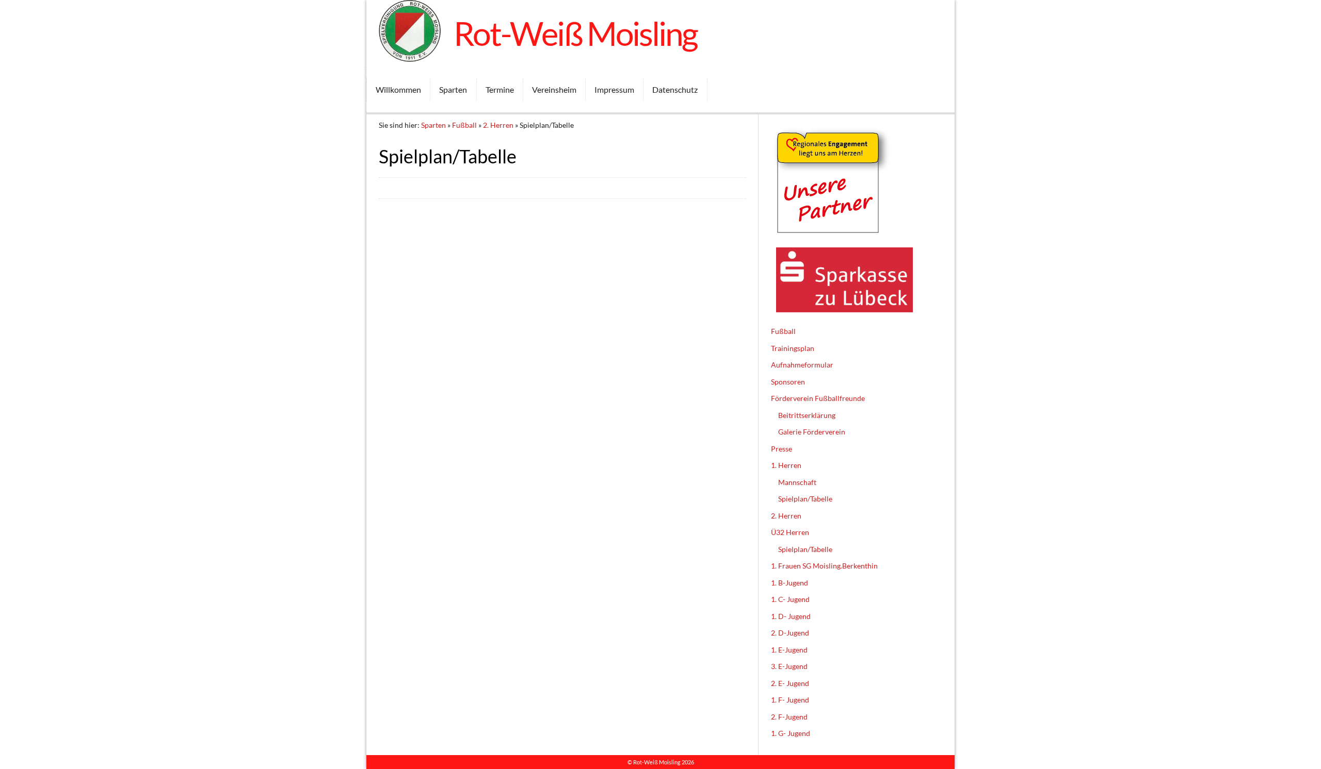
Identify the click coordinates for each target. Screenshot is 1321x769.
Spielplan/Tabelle (805, 498)
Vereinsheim (554, 89)
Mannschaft (797, 482)
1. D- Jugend (791, 616)
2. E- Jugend (790, 683)
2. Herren (498, 125)
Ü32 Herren (790, 532)
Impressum (614, 89)
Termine (500, 89)
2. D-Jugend (790, 632)
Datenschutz (675, 89)
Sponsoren (788, 381)
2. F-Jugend (789, 716)
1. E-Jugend (789, 649)
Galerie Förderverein (811, 431)
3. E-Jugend (789, 666)
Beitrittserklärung (806, 415)
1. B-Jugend (789, 582)
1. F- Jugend (790, 699)
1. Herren (786, 465)
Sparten (453, 89)
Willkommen (398, 89)
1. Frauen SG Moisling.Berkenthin (824, 565)
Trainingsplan (792, 348)
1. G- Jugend (790, 733)
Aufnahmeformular (802, 364)
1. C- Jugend (790, 599)
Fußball (464, 125)
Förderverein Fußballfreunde (818, 398)
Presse (781, 448)
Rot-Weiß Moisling (576, 33)
